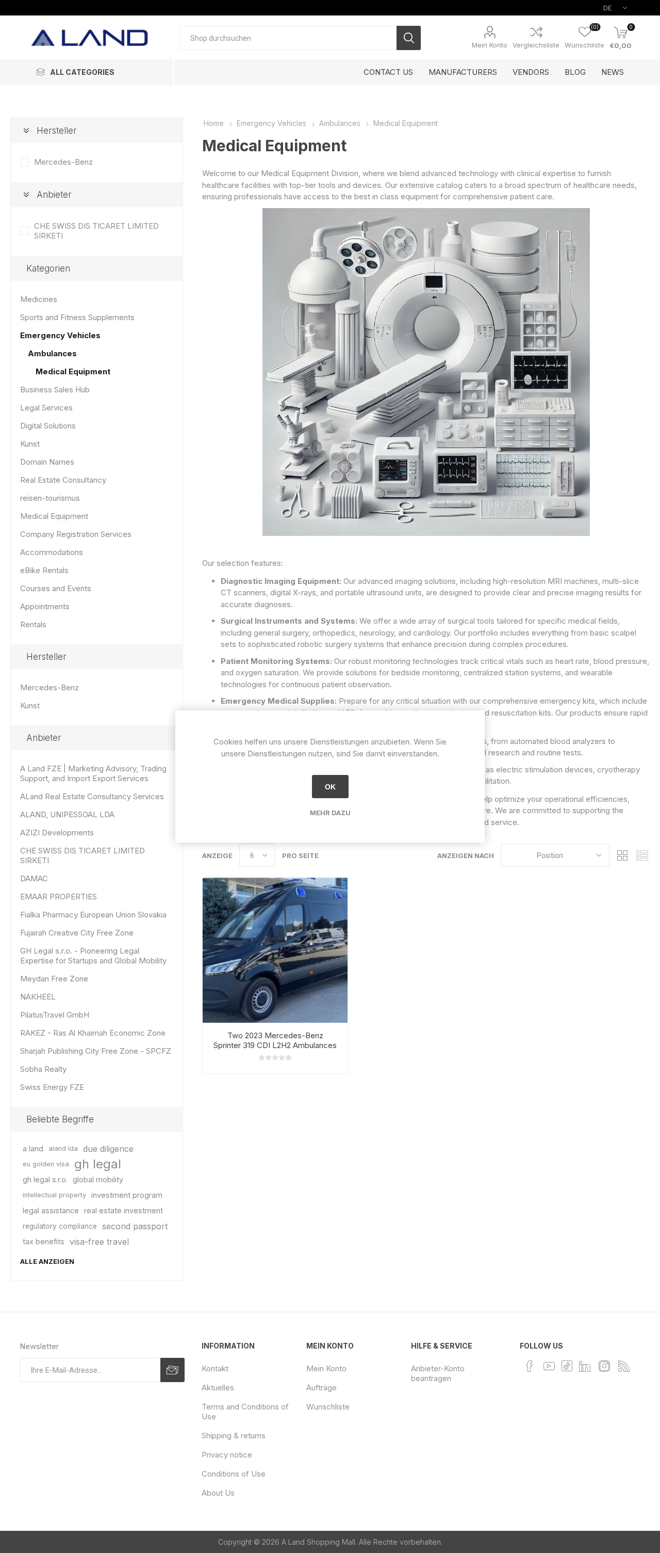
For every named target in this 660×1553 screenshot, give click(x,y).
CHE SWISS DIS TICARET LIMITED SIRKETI (96, 231)
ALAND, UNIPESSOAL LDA (67, 814)
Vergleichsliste (536, 45)
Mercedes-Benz (63, 162)
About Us (218, 1493)
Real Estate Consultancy (63, 480)
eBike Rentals (44, 570)
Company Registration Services (75, 534)
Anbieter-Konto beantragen (438, 1373)
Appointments (45, 606)
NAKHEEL (38, 997)
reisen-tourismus (50, 498)
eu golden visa (46, 1164)
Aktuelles (218, 1387)
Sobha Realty (43, 1069)
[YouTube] (549, 1366)
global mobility (98, 1179)
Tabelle (622, 855)
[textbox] (288, 38)
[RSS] (624, 1366)
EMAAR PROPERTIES (58, 896)
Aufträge (321, 1387)
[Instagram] (604, 1366)
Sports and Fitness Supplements (77, 317)
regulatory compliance (60, 1226)
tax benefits (43, 1241)
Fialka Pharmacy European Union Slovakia (93, 915)
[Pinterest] (566, 1365)
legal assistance (51, 1210)
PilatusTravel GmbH (54, 1015)
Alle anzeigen (47, 1261)
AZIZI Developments (57, 832)
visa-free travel (99, 1242)
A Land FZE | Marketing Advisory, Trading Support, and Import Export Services (93, 773)
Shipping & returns (234, 1435)
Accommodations (51, 552)
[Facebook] (529, 1366)
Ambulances (52, 353)
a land (33, 1148)
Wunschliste (328, 1407)
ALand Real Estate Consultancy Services (92, 796)
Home (214, 123)
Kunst (30, 444)
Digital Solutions (48, 426)
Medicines (38, 299)
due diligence (108, 1149)
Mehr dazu (330, 813)
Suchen (409, 38)
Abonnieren (172, 1370)
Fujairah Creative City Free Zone (77, 933)
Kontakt (215, 1368)
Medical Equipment (73, 371)
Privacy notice (227, 1455)
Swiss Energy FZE (52, 1087)
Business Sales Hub (55, 389)
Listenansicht (642, 855)
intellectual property (54, 1195)
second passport (135, 1226)
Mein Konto (489, 45)
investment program (126, 1195)
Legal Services (46, 408)
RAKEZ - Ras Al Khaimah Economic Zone (93, 1033)
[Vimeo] (584, 1366)
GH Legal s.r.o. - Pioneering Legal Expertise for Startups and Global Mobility (93, 955)
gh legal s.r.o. (45, 1179)
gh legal (97, 1163)
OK (330, 787)
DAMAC (34, 878)
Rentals (33, 624)
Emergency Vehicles (60, 335)
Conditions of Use (234, 1474)
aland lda (63, 1148)
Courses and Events (55, 588)
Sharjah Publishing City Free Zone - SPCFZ (95, 1051)
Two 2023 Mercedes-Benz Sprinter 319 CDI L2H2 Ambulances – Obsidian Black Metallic (275, 1045)
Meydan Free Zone (54, 979)
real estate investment (123, 1210)
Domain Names (47, 462)
